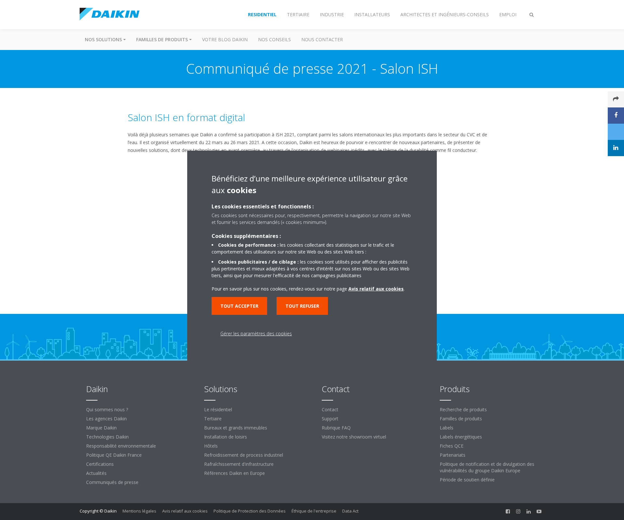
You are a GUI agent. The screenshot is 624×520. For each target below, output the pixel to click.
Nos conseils (274, 39)
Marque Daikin (101, 428)
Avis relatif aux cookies (185, 511)
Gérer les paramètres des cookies (256, 333)
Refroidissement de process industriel (243, 455)
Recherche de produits (463, 409)
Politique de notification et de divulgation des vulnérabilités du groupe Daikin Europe (487, 467)
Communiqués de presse (112, 482)
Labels (446, 428)
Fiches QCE (451, 446)
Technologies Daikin (107, 437)
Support (330, 418)
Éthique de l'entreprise (314, 511)
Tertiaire (213, 418)
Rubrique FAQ (336, 428)
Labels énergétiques (461, 437)
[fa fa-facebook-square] (508, 511)
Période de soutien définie (467, 480)
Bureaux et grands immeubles (235, 428)
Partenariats (452, 455)
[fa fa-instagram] (518, 511)
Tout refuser (302, 306)
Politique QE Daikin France (114, 455)
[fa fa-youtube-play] (539, 511)
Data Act (350, 511)
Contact (330, 409)
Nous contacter (322, 39)
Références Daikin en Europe (234, 473)
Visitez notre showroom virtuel (354, 437)
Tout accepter (239, 306)
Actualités (96, 473)
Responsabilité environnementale (121, 446)
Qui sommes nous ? (107, 409)
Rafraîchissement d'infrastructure (239, 464)
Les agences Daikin (106, 418)
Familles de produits (461, 418)
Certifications (100, 464)
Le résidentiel (218, 409)
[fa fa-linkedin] (529, 511)
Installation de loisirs (225, 437)
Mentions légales (139, 511)
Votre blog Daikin (225, 39)
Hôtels (211, 446)
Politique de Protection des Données (250, 511)
